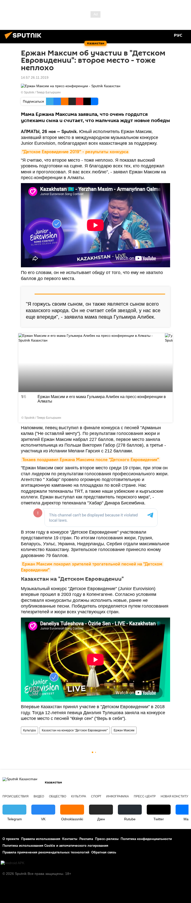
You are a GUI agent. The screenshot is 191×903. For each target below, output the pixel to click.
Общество (57, 796)
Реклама (86, 838)
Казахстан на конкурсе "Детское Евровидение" (75, 730)
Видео (39, 796)
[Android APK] (12, 863)
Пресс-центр (145, 796)
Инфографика (117, 796)
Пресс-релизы (107, 838)
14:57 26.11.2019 (34, 77)
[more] (167, 417)
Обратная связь (103, 852)
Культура (29, 730)
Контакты (69, 838)
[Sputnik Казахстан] (24, 40)
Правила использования (40, 838)
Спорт (96, 796)
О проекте (10, 838)
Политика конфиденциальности (146, 838)
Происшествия (15, 796)
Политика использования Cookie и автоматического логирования (55, 845)
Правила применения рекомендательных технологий (45, 852)
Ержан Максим (124, 730)
